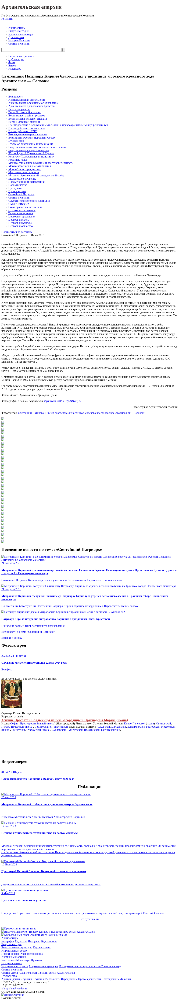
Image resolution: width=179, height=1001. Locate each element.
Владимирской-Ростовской (143, 726)
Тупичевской (75, 729)
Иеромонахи (52, 979)
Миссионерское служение (23, 172)
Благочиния (8, 960)
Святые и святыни (19, 43)
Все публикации (89, 919)
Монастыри (23, 960)
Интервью (34, 941)
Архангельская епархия (31, 7)
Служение (21, 941)
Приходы (36, 960)
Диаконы (125, 979)
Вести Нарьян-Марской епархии (27, 118)
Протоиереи (85, 979)
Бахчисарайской (110, 729)
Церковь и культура (20, 222)
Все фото (6, 669)
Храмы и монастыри (20, 34)
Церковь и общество (20, 225)
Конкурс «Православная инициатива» (31, 156)
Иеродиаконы (69, 979)
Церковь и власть (18, 219)
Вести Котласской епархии (24, 112)
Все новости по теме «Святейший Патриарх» (28, 631)
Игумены (26, 979)
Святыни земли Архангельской (56, 972)
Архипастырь (16, 27)
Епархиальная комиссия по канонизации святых (37, 147)
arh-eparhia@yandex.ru (14, 988)
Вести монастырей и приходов (26, 115)
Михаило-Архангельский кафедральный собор (36, 175)
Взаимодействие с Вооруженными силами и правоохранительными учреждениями (58, 124)
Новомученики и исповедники (26, 181)
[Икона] (11, 707)
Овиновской (163, 723)
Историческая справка (14, 966)
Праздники (15, 188)
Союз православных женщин (25, 207)
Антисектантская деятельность (26, 99)
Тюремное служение (20, 213)
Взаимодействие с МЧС (22, 131)
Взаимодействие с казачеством (26, 128)
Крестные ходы (17, 159)
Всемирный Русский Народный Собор (31, 137)
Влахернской (92, 729)
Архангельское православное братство (31, 106)
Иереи (97, 979)
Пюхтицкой (61, 726)
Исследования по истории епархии (80, 966)
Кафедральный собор (14, 950)
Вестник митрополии (21, 56)
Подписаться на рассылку (16, 231)
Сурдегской (59, 729)
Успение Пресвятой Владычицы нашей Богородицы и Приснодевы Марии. (58, 720)
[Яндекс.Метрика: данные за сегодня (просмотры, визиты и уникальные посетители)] (12, 994)
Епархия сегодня (18, 30)
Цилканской (118, 726)
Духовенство (16, 37)
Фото (11, 62)
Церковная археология (21, 216)
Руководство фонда (31, 953)
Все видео (7, 778)
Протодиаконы (110, 979)
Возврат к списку (11, 637)
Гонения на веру (111, 966)
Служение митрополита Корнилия (29, 200)
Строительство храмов (21, 210)
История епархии (11, 963)
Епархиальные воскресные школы (28, 150)
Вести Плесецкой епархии (24, 121)
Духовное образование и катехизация (30, 143)
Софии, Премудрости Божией (28, 723)
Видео (12, 65)
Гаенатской (18, 729)
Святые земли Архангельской (19, 972)
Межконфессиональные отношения (29, 165)
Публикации (16, 59)
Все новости (15, 96)
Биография (7, 941)
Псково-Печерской (12, 726)
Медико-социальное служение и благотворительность (40, 162)
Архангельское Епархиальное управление (33, 102)
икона (122, 720)
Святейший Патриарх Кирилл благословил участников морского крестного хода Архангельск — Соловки (81, 412)
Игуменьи (39, 979)
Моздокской (168, 726)
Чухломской (33, 729)
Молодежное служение (22, 178)
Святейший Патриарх (21, 194)
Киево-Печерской (134, 723)
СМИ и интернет (18, 203)
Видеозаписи (49, 941)
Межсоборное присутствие (24, 169)
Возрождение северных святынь (27, 134)
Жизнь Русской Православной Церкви (31, 153)
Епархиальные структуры (16, 947)
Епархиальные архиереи (43, 966)
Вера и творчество (19, 109)
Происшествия (17, 191)
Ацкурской (103, 726)
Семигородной (43, 726)
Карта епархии (42, 947)
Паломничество (17, 184)
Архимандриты (10, 979)
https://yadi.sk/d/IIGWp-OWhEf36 (62, 400)
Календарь (14, 68)
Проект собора (10, 953)
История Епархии (19, 40)
